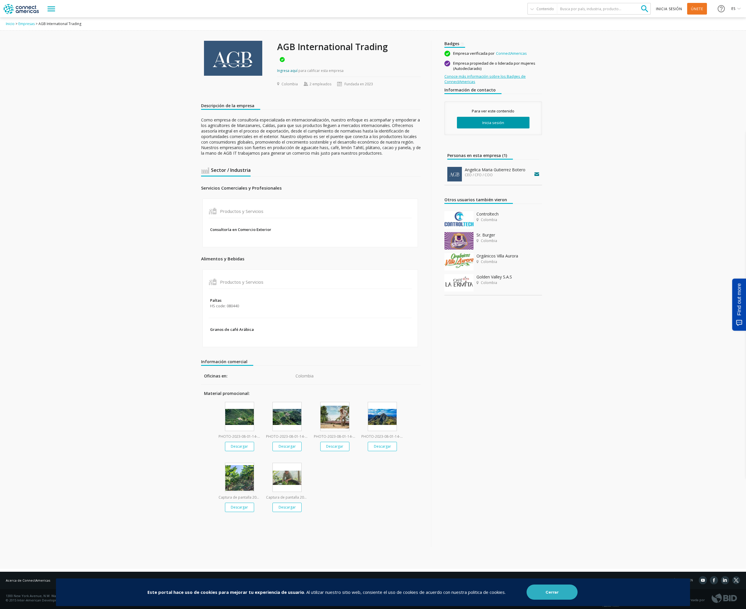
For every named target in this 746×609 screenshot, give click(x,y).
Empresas (26, 23)
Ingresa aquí (287, 70)
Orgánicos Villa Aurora (497, 256)
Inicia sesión (493, 122)
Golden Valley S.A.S (494, 277)
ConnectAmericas (511, 53)
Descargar (239, 446)
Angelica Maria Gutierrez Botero (495, 169)
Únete (697, 8)
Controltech (487, 214)
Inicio (10, 23)
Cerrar (552, 592)
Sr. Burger (485, 235)
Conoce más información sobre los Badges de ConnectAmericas (485, 79)
